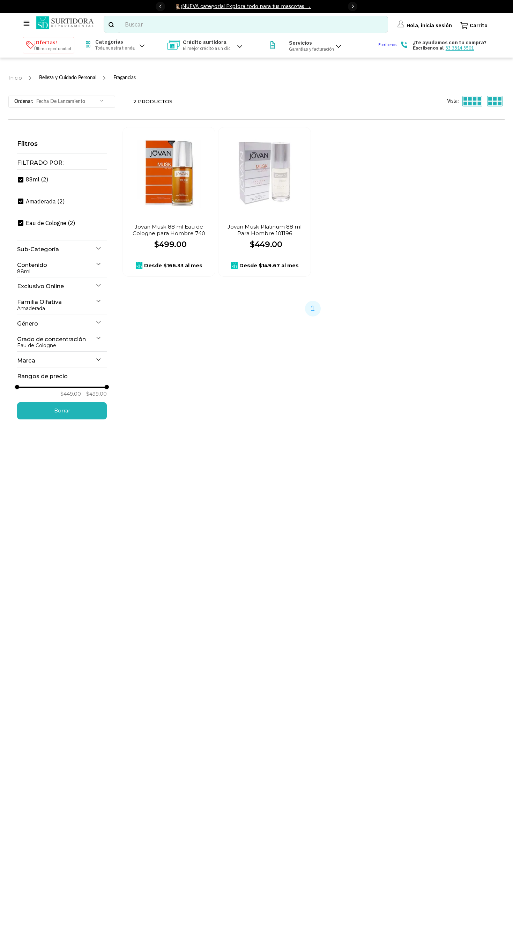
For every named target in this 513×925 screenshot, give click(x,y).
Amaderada (45, 201)
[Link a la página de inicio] (15, 78)
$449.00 (70, 394)
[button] (62, 162)
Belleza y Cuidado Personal (67, 77)
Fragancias (124, 77)
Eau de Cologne (50, 222)
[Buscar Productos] (111, 24)
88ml (37, 179)
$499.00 (94, 394)
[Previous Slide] (160, 6)
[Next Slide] (352, 6)
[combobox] (246, 24)
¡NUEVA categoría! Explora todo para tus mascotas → (246, 5)
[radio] (472, 101)
